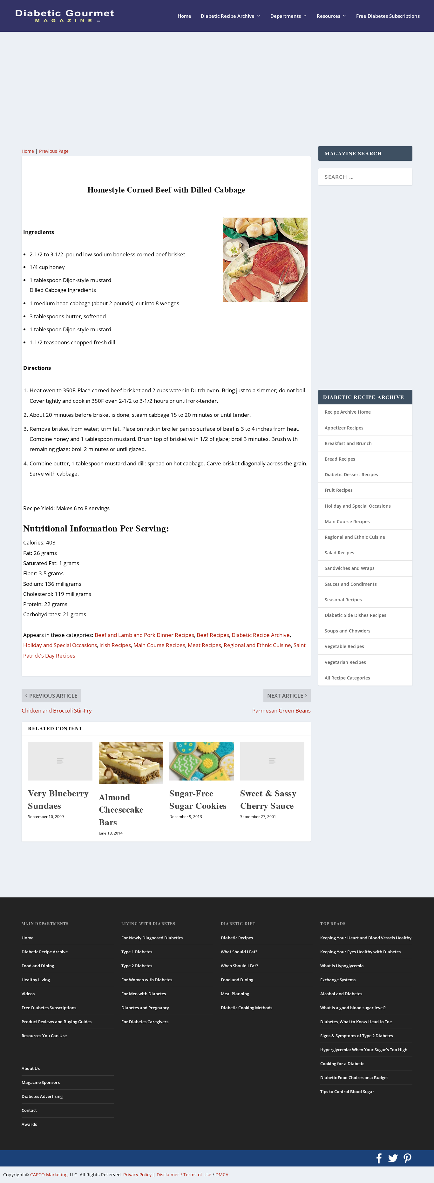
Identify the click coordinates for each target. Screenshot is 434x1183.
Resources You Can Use (44, 1035)
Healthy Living (36, 980)
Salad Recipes (339, 553)
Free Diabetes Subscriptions (388, 16)
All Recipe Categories (347, 678)
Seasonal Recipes (343, 600)
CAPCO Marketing (49, 1175)
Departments (285, 16)
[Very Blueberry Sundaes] (60, 761)
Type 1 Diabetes (136, 952)
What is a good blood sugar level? (353, 1008)
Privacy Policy (137, 1175)
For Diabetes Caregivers (144, 1021)
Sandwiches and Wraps (350, 568)
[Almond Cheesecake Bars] (131, 763)
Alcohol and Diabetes (341, 994)
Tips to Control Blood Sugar (347, 1091)
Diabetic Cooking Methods (246, 1008)
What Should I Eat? (239, 952)
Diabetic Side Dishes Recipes (355, 615)
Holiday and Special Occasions (60, 645)
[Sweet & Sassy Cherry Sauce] (272, 761)
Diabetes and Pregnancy (145, 1008)
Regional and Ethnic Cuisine (257, 645)
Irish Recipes (115, 645)
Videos (28, 994)
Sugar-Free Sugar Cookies (198, 799)
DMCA (221, 1175)
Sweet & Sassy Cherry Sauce (268, 799)
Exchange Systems (338, 980)
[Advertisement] (212, 88)
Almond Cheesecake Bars (121, 809)
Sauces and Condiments (351, 584)
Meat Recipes (204, 645)
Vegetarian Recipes (345, 662)
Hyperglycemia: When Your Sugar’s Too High (363, 1049)
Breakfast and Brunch (348, 443)
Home (184, 16)
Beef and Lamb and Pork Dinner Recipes (144, 635)
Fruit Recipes (339, 490)
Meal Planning (235, 994)
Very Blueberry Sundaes (58, 799)
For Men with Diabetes (143, 994)
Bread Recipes (340, 459)
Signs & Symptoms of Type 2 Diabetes (356, 1035)
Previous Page (54, 151)
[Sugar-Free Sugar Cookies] (201, 761)
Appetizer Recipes (344, 428)
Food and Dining (38, 966)
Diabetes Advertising (42, 1096)
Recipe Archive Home (348, 412)
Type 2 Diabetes (136, 966)
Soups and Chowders (347, 631)
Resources (328, 16)
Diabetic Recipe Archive (227, 16)
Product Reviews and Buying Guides (57, 1021)
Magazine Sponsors (41, 1082)
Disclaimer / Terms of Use (184, 1175)
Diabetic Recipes (237, 938)
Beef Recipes (213, 635)
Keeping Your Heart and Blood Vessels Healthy (365, 938)
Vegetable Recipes (344, 646)
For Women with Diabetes (146, 980)
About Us (31, 1068)
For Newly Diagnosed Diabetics (152, 938)
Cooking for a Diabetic (342, 1063)
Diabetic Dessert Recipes (351, 474)
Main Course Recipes (159, 645)
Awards (29, 1124)
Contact (29, 1110)
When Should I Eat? (239, 966)
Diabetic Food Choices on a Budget (354, 1077)
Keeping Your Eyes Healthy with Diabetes (360, 952)
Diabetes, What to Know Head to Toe (356, 1021)
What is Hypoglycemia (342, 966)
